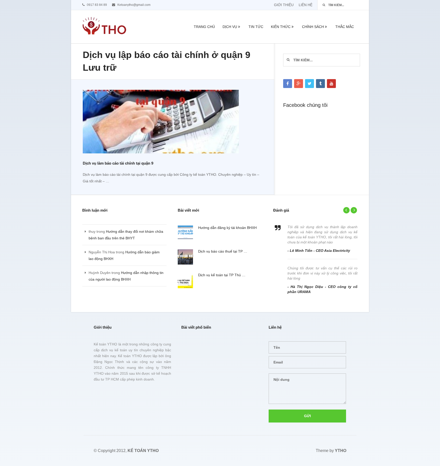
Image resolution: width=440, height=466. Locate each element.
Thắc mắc (344, 27)
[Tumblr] (320, 83)
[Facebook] (287, 83)
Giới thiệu (284, 5)
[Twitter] (309, 83)
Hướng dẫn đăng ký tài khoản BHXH (227, 228)
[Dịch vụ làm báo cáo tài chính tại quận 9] (161, 122)
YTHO (340, 450)
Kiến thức (281, 27)
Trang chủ (204, 27)
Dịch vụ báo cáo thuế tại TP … (222, 251)
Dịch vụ (230, 27)
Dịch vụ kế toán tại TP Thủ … (221, 275)
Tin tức (256, 27)
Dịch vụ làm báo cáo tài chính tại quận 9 (118, 163)
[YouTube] (331, 83)
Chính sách (313, 27)
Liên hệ (305, 5)
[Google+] (298, 83)
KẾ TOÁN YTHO (143, 450)
